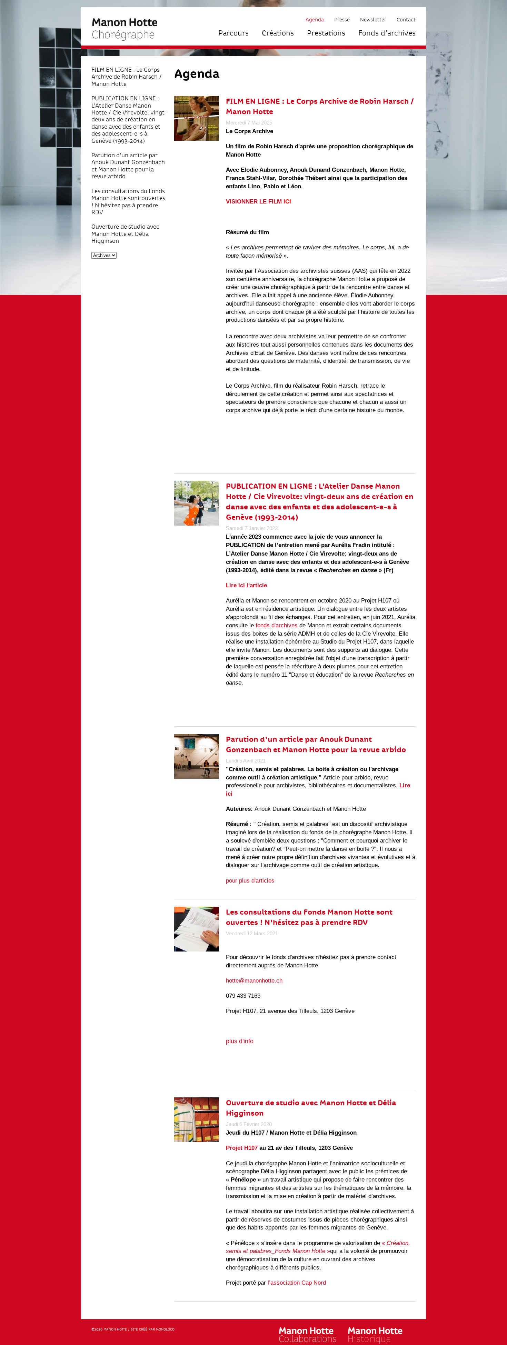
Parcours (233, 33)
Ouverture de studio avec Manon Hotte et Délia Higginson (125, 233)
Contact (406, 19)
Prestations (326, 33)
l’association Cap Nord (297, 1282)
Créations (278, 33)
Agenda (315, 19)
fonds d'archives (276, 625)
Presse (342, 19)
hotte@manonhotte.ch (254, 980)
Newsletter (373, 19)
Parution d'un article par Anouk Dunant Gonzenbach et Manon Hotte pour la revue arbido (128, 166)
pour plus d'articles (250, 880)
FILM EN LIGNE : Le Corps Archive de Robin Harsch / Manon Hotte (126, 76)
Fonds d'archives (387, 33)
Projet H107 (242, 1148)
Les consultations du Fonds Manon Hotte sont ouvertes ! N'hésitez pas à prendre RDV (128, 202)
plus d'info (240, 1041)
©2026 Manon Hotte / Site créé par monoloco (133, 1329)
